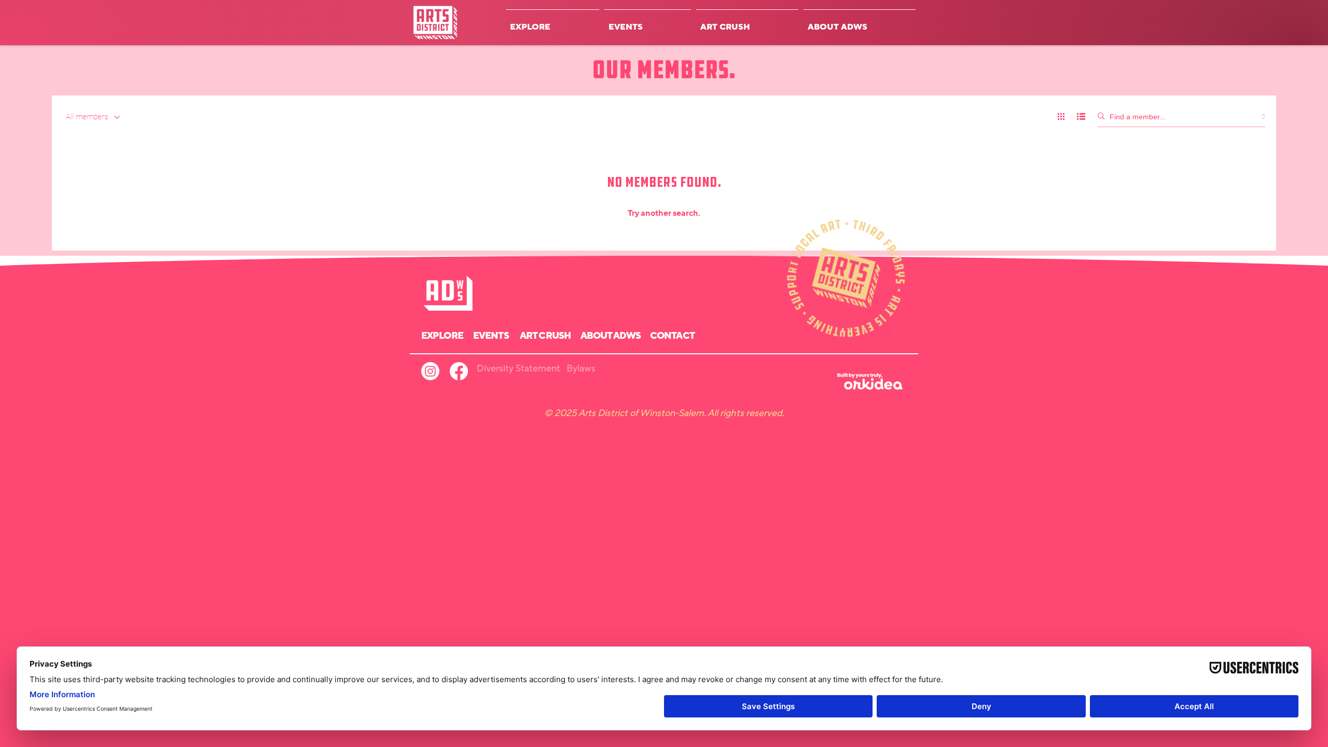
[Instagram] (430, 371)
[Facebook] (459, 371)
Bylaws (581, 368)
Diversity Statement (518, 368)
